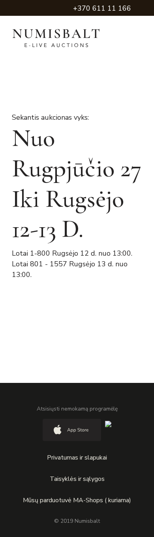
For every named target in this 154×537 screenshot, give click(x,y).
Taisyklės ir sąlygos (77, 479)
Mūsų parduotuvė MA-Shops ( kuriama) (77, 500)
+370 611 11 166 (102, 8)
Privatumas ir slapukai (77, 457)
